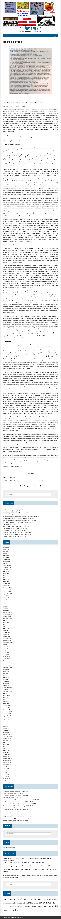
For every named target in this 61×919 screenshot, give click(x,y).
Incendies (6, 524)
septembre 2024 (7, 594)
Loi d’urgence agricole (9, 510)
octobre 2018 (7, 738)
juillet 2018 (6, 744)
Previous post (26, 486)
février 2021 (6, 681)
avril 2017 (6, 775)
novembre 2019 (7, 712)
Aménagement (28, 899)
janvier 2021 (6, 683)
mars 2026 (6, 557)
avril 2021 (6, 677)
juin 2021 (5, 673)
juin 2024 (5, 600)
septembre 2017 (7, 765)
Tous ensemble (10, 910)
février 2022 (6, 657)
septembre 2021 (7, 667)
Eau (18, 903)
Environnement (47, 902)
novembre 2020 (7, 687)
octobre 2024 (7, 592)
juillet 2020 (6, 695)
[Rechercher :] (28, 494)
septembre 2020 (7, 691)
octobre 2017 (7, 763)
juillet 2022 (6, 647)
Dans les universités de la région (12, 512)
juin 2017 (5, 771)
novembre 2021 (7, 663)
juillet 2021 (6, 671)
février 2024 (6, 608)
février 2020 (6, 706)
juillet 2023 (6, 622)
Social (55, 906)
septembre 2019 (7, 716)
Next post (36, 486)
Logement (5, 906)
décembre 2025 (7, 563)
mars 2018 (6, 752)
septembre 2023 (7, 618)
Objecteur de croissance (40, 906)
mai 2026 (5, 553)
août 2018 (6, 742)
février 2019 (6, 730)
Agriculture (7, 899)
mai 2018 (5, 748)
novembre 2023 (7, 614)
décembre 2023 (7, 612)
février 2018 (6, 754)
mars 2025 (6, 581)
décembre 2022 (7, 636)
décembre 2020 (7, 685)
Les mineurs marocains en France (12, 536)
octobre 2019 (7, 714)
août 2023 (6, 620)
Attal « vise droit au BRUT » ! (11, 530)
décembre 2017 (7, 758)
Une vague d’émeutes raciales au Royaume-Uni (16, 520)
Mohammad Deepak (8, 514)
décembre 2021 (7, 661)
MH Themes (22, 917)
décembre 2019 (7, 710)
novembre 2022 (7, 638)
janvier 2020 (6, 708)
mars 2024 (6, 606)
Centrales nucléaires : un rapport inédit (14, 518)
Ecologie (28, 902)
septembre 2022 (7, 643)
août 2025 (6, 571)
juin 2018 (5, 746)
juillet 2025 (6, 573)
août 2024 (6, 596)
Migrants (13, 907)
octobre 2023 (7, 616)
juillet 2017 (6, 769)
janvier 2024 (6, 610)
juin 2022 (5, 649)
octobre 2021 (7, 665)
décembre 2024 (7, 588)
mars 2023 (6, 630)
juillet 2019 (6, 720)
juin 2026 (5, 551)
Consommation (10, 903)
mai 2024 (5, 602)
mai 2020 (5, 699)
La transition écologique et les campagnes (15, 534)
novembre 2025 (7, 565)
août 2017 (6, 767)
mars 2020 (6, 703)
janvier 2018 (6, 756)
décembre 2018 (7, 734)
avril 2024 (6, 604)
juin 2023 (5, 624)
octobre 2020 (7, 689)
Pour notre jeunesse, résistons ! (12, 508)
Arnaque (39, 899)
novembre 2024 (7, 590)
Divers (15, 903)
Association (46, 899)
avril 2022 (6, 653)
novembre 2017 (7, 760)
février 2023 (6, 632)
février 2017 (6, 779)
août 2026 (6, 547)
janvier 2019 (6, 732)
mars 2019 (6, 728)
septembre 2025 (7, 569)
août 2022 (6, 645)
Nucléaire (26, 906)
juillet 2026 (6, 549)
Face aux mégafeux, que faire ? (11, 528)
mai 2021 (5, 675)
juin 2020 (5, 697)
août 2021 (6, 669)
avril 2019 (6, 726)
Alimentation (17, 899)
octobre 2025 (7, 567)
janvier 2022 (6, 659)
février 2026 (6, 559)
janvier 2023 (6, 634)
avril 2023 (6, 628)
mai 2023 (5, 626)
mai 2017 (5, 773)
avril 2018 (6, 750)
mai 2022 (5, 651)
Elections (35, 903)
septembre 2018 (7, 740)
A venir (51, 899)
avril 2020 (6, 702)
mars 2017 (6, 777)
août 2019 (6, 718)
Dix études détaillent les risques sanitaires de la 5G (17, 516)
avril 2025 (6, 579)
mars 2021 (6, 679)
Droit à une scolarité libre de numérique (14, 522)
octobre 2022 (7, 640)
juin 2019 (5, 722)
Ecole (22, 903)
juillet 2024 (6, 598)
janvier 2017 (6, 781)
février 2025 (6, 583)
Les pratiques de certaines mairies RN (14, 532)
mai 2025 (5, 577)
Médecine (19, 907)
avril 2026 (6, 555)
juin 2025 (5, 575)
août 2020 (6, 693)
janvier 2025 (6, 586)
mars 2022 (6, 655)
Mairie (8, 907)
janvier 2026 (6, 561)
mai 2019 (5, 724)
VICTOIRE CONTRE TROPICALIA (12, 526)
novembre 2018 (7, 736)
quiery (11, 46)
